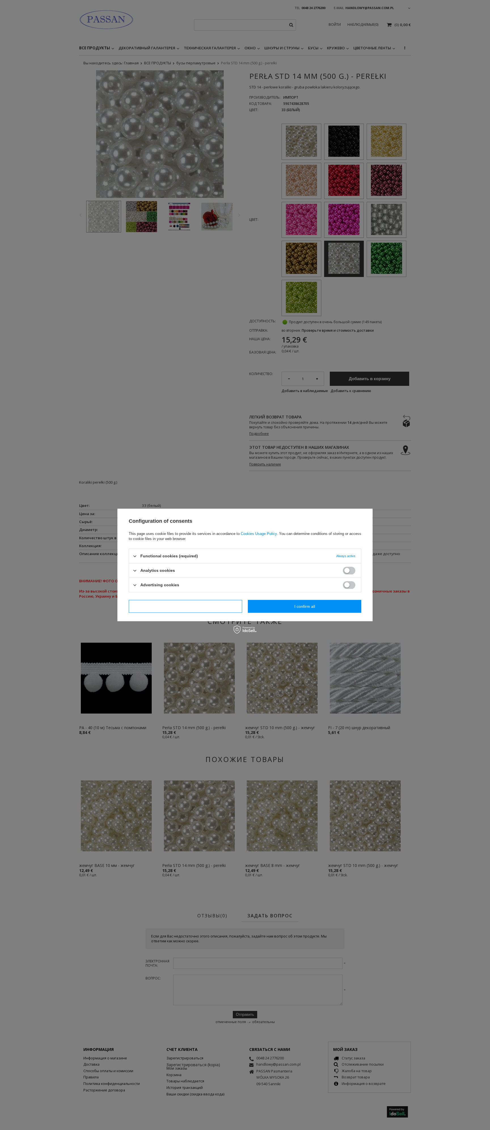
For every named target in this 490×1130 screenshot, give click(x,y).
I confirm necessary (185, 606)
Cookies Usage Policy (259, 534)
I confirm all (304, 606)
